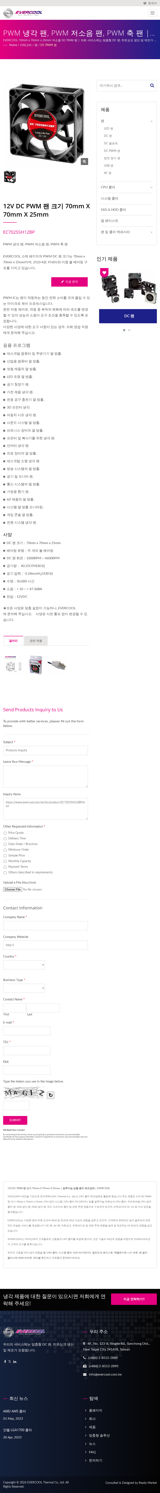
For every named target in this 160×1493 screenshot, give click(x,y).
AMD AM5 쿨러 (14, 1411)
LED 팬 (108, 128)
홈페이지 (95, 1410)
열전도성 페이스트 (102, 1252)
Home (13, 45)
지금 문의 (71, 281)
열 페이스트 (109, 220)
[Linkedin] (14, 1361)
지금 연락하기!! (134, 1299)
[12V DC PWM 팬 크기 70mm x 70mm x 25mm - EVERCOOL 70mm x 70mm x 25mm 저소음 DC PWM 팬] (84, 161)
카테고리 (26, 45)
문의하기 (67, 1258)
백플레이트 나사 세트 (126, 1252)
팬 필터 (143, 1252)
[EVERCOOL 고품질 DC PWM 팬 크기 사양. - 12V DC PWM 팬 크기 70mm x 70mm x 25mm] (14, 665)
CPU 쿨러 (108, 187)
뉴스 (92, 1444)
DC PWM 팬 (48, 45)
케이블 (37, 1258)
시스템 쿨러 (109, 198)
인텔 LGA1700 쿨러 (17, 1430)
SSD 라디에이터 (82, 1252)
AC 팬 (107, 173)
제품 (92, 1427)
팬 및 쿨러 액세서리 (115, 232)
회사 (92, 1419)
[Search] (152, 85)
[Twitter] (9, 1361)
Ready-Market (148, 1483)
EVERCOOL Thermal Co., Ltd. (46, 1482)
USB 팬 (108, 165)
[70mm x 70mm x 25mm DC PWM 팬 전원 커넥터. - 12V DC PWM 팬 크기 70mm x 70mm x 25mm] (58, 665)
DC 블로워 (111, 143)
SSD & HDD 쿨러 (113, 209)
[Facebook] (5, 1361)
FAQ (92, 1452)
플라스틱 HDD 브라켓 (20, 1258)
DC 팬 (108, 135)
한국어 (152, 3)
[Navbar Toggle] (152, 12)
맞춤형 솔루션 (99, 1435)
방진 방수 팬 (112, 158)
